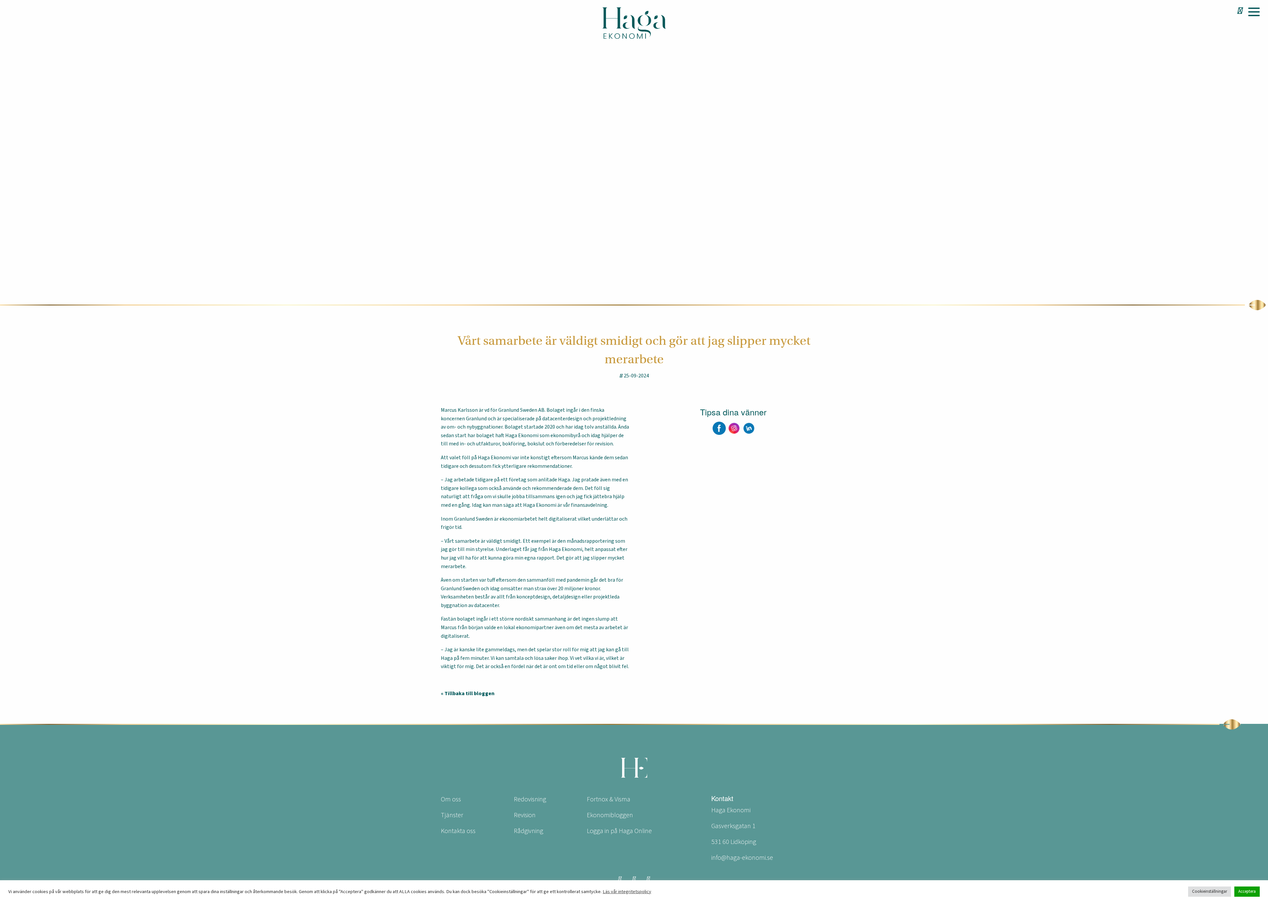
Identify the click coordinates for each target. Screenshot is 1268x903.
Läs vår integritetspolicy (627, 892)
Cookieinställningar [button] (1209, 891)
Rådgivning (528, 831)
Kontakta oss (458, 831)
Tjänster (452, 815)
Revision (525, 815)
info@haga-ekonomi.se (742, 857)
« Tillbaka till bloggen (467, 693)
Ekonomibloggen (610, 815)
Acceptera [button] (1247, 891)
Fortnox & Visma (608, 799)
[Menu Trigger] (1254, 11)
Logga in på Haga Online (619, 831)
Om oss (451, 799)
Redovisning (530, 799)
